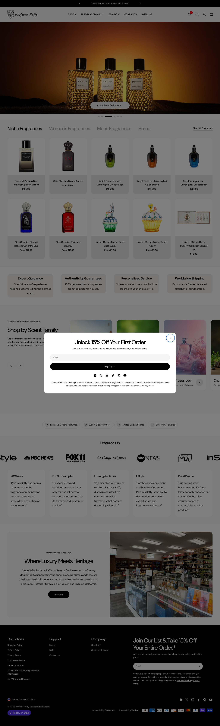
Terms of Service (132, 386)
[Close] (170, 338)
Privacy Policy (147, 386)
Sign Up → (110, 366)
